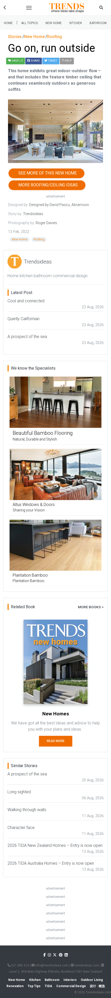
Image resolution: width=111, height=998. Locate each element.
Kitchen (75, 23)
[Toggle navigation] (29, 8)
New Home (53, 23)
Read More (56, 741)
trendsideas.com (86, 965)
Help (68, 60)
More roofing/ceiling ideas (47, 184)
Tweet (52, 60)
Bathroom (98, 23)
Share (35, 60)
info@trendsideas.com (51, 965)
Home (8, 23)
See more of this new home (46, 173)
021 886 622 (20, 965)
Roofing (39, 239)
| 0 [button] (17, 60)
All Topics (29, 23)
